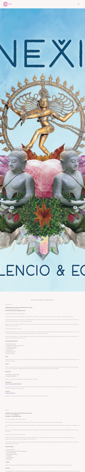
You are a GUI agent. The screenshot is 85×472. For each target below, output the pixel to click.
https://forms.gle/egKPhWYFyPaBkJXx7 (13, 383)
